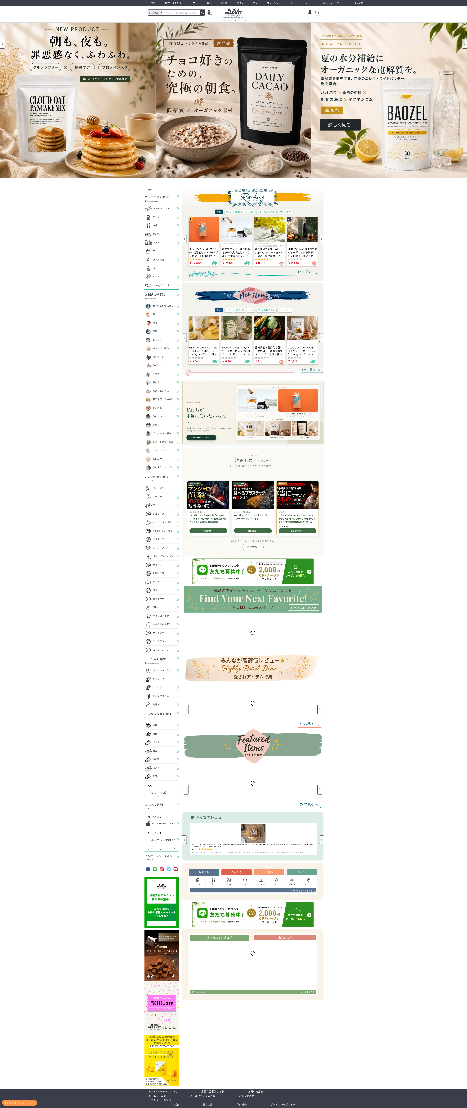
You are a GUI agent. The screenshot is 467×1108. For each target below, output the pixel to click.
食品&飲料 (239, 211)
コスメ (251, 211)
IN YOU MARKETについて (162, 1091)
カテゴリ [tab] (203, 876)
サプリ (229, 211)
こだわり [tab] (236, 876)
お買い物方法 (255, 1091)
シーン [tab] (302, 876)
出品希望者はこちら (212, 1091)
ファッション (285, 211)
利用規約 (242, 1104)
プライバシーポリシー (283, 1104)
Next (464, 44)
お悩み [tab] (269, 876)
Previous (2, 44)
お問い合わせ (246, 1096)
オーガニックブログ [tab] (219, 941)
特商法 (175, 1104)
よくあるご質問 (157, 1096)
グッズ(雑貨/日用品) (266, 211)
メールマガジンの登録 (202, 1096)
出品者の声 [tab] (285, 941)
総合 (219, 211)
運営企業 (208, 1104)
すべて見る (253, 547)
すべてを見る (307, 996)
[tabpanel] (78, 100)
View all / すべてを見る (302, 894)
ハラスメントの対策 (159, 1100)
